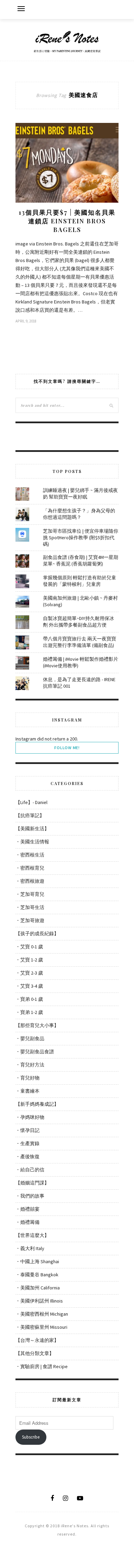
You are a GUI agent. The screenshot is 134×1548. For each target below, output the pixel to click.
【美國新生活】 (32, 828)
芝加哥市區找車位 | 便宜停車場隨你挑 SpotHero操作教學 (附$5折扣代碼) (80, 537)
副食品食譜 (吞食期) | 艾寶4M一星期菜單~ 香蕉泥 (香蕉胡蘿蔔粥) (80, 560)
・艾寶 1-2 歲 (29, 960)
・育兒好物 (27, 1078)
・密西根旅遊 (29, 881)
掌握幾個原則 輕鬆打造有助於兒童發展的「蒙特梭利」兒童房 (79, 580)
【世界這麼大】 (32, 1235)
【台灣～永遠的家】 (37, 1340)
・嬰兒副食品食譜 (34, 1051)
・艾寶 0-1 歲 (29, 947)
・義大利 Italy (29, 1248)
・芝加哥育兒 (29, 894)
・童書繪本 (27, 1091)
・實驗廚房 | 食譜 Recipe (41, 1366)
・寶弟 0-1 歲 (29, 999)
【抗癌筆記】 (29, 815)
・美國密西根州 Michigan (41, 1314)
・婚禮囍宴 (27, 1209)
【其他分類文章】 (34, 1353)
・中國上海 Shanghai (37, 1261)
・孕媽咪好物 (29, 1117)
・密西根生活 (29, 855)
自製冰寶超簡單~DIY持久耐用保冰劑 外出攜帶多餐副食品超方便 (78, 621)
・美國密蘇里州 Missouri (41, 1327)
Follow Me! (67, 747)
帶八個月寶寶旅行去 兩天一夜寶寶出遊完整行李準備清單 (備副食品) (79, 642)
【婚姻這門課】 (32, 1183)
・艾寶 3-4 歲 (29, 986)
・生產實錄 (27, 1143)
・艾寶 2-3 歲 (29, 973)
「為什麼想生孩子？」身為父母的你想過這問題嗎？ (79, 513)
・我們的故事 (29, 1196)
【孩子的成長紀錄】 (37, 933)
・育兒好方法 (29, 1065)
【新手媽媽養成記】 (37, 1104)
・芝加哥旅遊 (29, 920)
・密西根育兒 (29, 868)
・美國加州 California (37, 1288)
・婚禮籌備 (27, 1222)
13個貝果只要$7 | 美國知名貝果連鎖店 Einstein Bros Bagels (67, 221)
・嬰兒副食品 (29, 1038)
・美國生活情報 (32, 842)
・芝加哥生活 (29, 907)
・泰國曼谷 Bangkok (36, 1274)
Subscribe (31, 1437)
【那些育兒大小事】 (37, 1025)
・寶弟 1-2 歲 (29, 1012)
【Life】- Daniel (31, 802)
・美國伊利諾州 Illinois (39, 1301)
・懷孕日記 (27, 1130)
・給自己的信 (29, 1170)
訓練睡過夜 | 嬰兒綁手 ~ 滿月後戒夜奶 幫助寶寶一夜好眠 (80, 493)
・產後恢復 (27, 1156)
